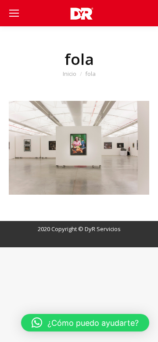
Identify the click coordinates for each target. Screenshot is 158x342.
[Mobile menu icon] (14, 13)
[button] (85, 322)
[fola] (79, 148)
